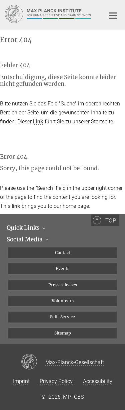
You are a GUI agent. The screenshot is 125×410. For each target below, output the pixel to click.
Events (62, 268)
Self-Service (62, 316)
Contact (62, 252)
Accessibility (97, 381)
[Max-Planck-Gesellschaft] (33, 362)
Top (110, 220)
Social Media (25, 239)
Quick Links (24, 227)
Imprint (21, 381)
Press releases (62, 284)
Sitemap (62, 333)
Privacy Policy (56, 381)
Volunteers (63, 300)
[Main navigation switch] (113, 15)
